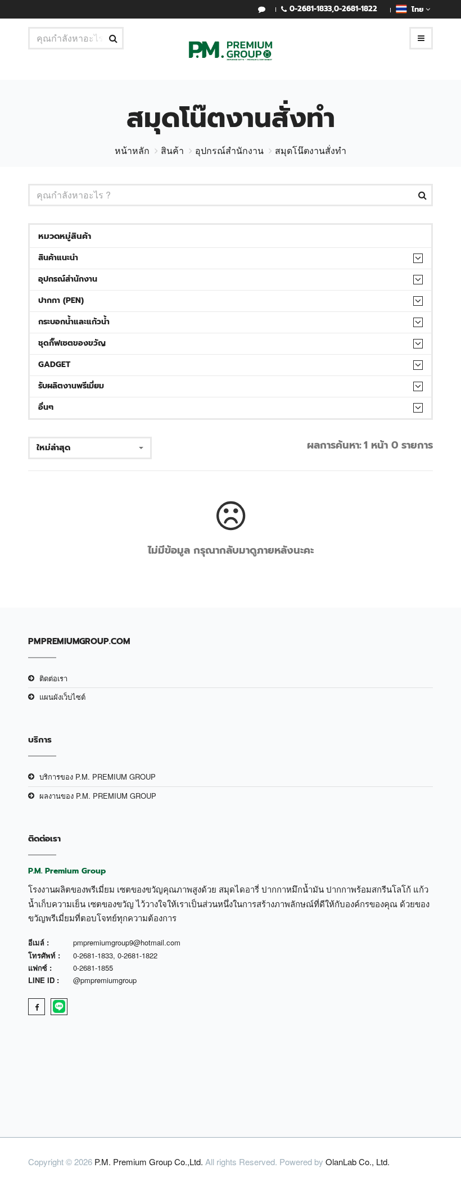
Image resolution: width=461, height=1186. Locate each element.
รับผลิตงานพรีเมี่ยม (71, 386)
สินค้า (172, 150)
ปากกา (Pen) (61, 300)
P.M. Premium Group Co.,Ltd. (148, 1161)
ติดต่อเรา (53, 678)
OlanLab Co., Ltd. (358, 1161)
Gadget (54, 364)
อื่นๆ (45, 407)
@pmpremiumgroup (105, 980)
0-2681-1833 (311, 8)
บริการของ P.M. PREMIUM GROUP (97, 776)
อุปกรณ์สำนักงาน (229, 150)
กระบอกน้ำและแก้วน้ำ (74, 322)
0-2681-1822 (355, 8)
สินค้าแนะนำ (58, 258)
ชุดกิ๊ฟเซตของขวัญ (72, 343)
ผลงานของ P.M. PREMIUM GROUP (97, 795)
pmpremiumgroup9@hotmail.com (126, 942)
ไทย (416, 9)
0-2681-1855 (93, 967)
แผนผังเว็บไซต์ (62, 696)
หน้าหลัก (132, 150)
